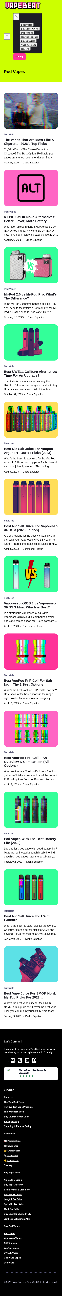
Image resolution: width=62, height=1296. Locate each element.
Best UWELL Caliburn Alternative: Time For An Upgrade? (30, 373)
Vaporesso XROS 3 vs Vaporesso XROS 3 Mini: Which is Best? (30, 605)
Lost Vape (9, 1262)
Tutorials (9, 134)
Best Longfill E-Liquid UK (17, 1189)
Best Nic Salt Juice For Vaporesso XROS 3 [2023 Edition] (31, 528)
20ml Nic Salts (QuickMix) (17, 1219)
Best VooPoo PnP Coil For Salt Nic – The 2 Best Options (28, 682)
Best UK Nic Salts (13, 1194)
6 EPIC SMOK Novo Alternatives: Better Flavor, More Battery (29, 219)
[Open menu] (7, 36)
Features (9, 443)
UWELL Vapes (11, 1253)
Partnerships (14, 1141)
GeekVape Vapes (12, 1258)
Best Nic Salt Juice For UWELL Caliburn (28, 918)
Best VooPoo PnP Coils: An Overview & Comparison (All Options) (26, 761)
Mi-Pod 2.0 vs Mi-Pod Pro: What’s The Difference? (30, 296)
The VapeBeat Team (14, 1102)
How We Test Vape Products (18, 1107)
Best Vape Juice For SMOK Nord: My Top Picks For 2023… (30, 995)
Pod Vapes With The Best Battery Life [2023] (30, 841)
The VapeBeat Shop (14, 1112)
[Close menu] (16, 16)
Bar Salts (14, 1209)
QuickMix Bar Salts (13, 1204)
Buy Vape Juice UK (13, 1185)
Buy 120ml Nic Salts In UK (17, 1214)
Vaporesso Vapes (12, 1238)
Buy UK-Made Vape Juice (16, 1116)
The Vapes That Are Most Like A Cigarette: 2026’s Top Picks (29, 142)
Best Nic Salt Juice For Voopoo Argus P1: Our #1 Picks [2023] (28, 451)
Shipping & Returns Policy (17, 1126)
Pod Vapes (10, 211)
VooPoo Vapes (11, 1248)
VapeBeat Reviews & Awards (32, 1071)
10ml (7, 1209)
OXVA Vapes (10, 1243)
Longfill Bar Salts (13, 1199)
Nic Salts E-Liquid (13, 1180)
